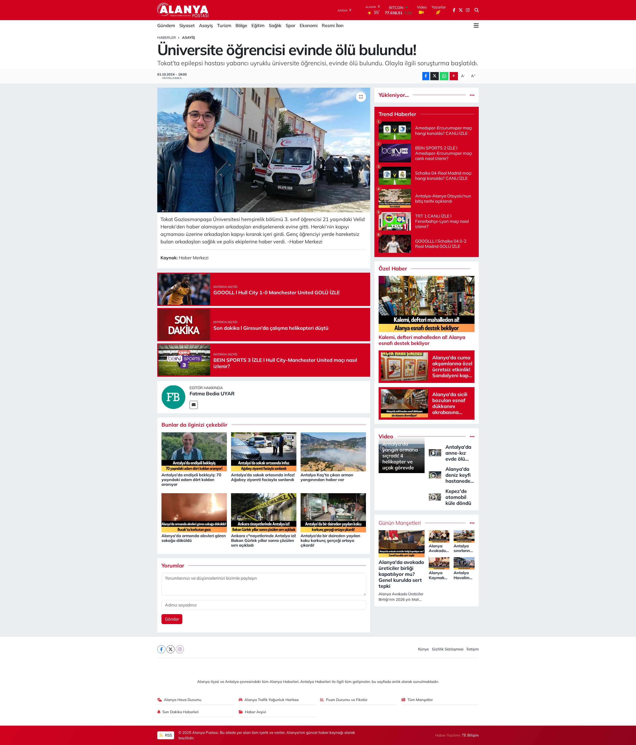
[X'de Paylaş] (434, 76)
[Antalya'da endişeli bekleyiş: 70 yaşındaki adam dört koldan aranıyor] (194, 451)
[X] (170, 649)
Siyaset (187, 25)
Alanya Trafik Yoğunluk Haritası (271, 699)
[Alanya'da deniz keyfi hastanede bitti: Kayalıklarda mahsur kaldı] (435, 474)
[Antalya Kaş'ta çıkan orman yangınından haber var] (333, 451)
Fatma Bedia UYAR (212, 393)
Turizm (224, 25)
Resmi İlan (333, 25)
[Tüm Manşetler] (472, 522)
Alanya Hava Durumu (182, 699)
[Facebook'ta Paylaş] (425, 76)
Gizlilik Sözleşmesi (448, 649)
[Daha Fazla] (454, 76)
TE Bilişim (470, 735)
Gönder (172, 619)
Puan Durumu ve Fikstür (346, 699)
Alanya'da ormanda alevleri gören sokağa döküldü (193, 538)
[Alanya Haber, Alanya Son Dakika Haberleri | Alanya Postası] (183, 10)
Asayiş (206, 25)
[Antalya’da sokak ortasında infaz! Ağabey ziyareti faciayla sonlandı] (263, 451)
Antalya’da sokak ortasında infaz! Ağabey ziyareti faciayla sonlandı (263, 477)
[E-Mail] (194, 405)
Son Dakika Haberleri (180, 711)
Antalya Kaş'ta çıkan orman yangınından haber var (327, 477)
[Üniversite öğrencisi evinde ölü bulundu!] (263, 150)
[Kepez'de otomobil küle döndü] (435, 496)
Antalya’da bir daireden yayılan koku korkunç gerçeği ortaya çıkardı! (330, 540)
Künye (423, 649)
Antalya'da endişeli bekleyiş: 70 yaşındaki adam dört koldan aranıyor (191, 479)
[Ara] (477, 10)
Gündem (166, 25)
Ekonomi (309, 25)
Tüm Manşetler (420, 699)
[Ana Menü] (476, 25)
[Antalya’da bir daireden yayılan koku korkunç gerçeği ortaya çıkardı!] (333, 512)
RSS (168, 735)
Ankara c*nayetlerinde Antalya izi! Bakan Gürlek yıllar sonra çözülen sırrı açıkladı (263, 540)
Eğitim (258, 25)
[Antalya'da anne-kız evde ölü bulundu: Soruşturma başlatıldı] (435, 452)
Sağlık (275, 25)
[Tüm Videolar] (472, 436)
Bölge (241, 25)
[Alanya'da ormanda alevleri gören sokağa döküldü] (194, 512)
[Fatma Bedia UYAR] (173, 396)
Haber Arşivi (255, 711)
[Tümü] (472, 95)
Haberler (166, 37)
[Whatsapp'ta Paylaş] (444, 76)
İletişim (473, 649)
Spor (290, 25)
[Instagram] (180, 649)
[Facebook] (161, 649)
